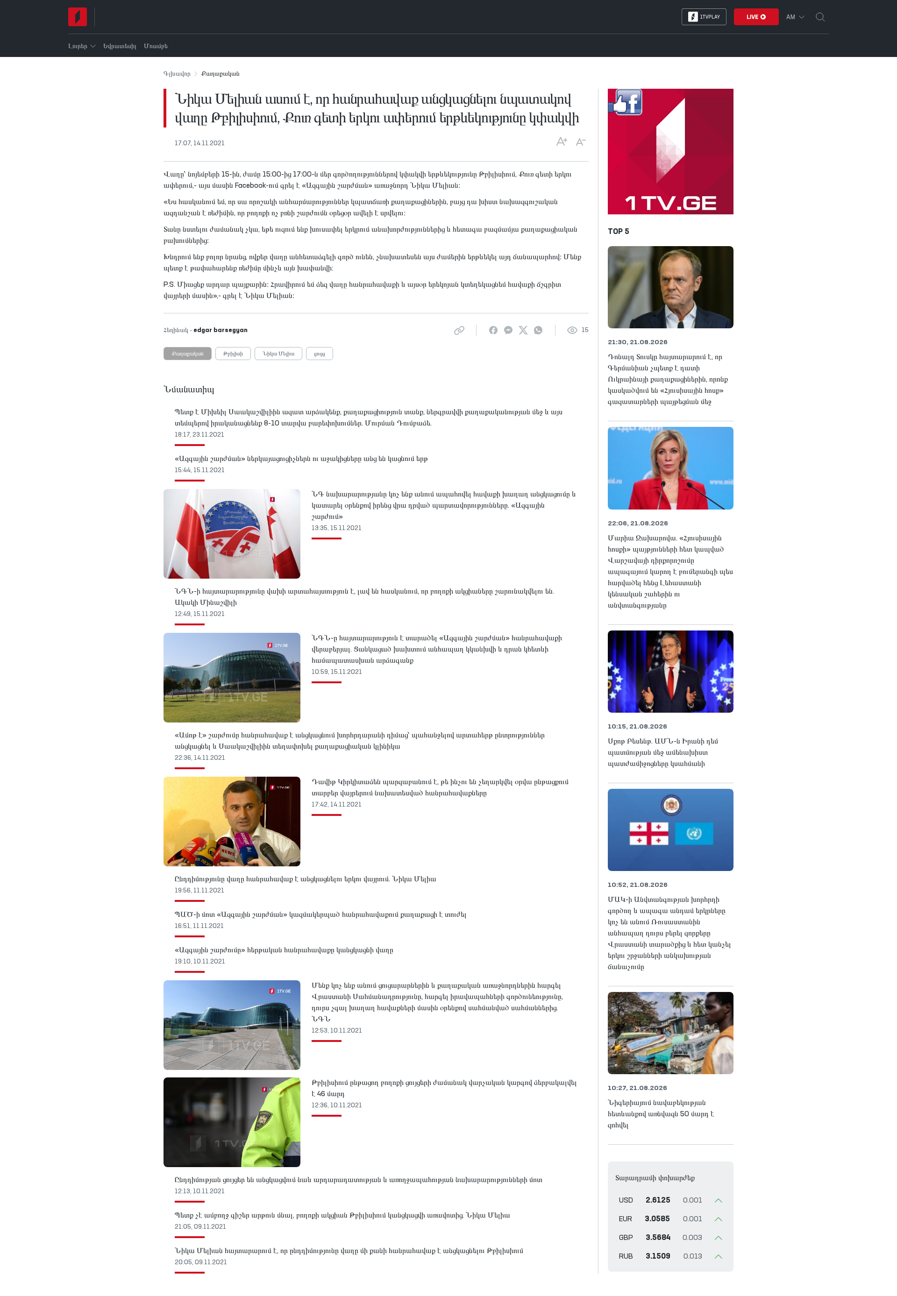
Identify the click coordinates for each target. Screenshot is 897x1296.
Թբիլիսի (233, 354)
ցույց (319, 354)
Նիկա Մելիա (278, 354)
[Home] (77, 16)
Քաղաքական (187, 354)
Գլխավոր (177, 74)
